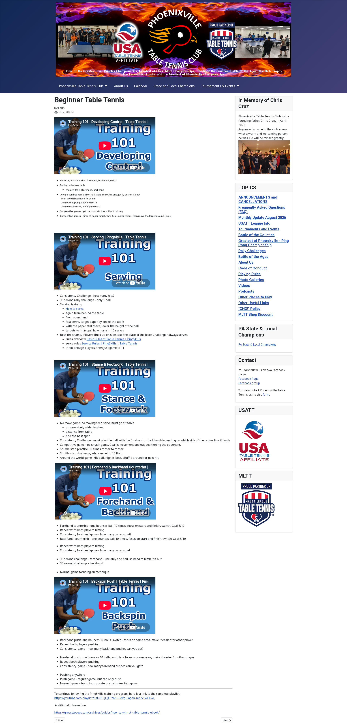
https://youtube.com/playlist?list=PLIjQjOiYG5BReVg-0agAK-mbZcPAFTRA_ (104, 698)
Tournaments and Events (258, 229)
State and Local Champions (174, 86)
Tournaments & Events (218, 86)
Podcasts (246, 291)
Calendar (140, 86)
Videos (244, 285)
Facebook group (249, 383)
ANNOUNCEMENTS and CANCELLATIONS (257, 199)
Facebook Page (248, 379)
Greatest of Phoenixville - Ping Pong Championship (263, 243)
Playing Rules (249, 274)
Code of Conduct (252, 268)
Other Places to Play (255, 297)
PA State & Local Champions (257, 344)
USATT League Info (254, 223)
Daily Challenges (252, 251)
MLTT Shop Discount (255, 314)
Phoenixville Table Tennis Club (81, 86)
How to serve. (75, 309)
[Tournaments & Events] (237, 86)
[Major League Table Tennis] (256, 505)
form (266, 395)
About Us (246, 262)
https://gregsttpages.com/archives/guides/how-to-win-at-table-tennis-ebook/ (107, 712)
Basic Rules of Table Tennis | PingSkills (114, 339)
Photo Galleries (251, 280)
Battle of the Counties (256, 235)
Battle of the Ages (253, 256)
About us (121, 86)
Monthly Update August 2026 (262, 217)
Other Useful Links (253, 303)
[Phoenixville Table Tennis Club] (105, 86)
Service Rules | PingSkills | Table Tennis (109, 343)
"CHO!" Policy (249, 308)
